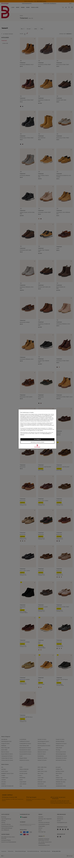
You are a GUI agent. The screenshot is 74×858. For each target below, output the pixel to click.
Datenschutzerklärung (46, 433)
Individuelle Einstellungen (37, 442)
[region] (37, 429)
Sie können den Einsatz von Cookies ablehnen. (34, 430)
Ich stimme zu (37, 439)
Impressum (22, 434)
